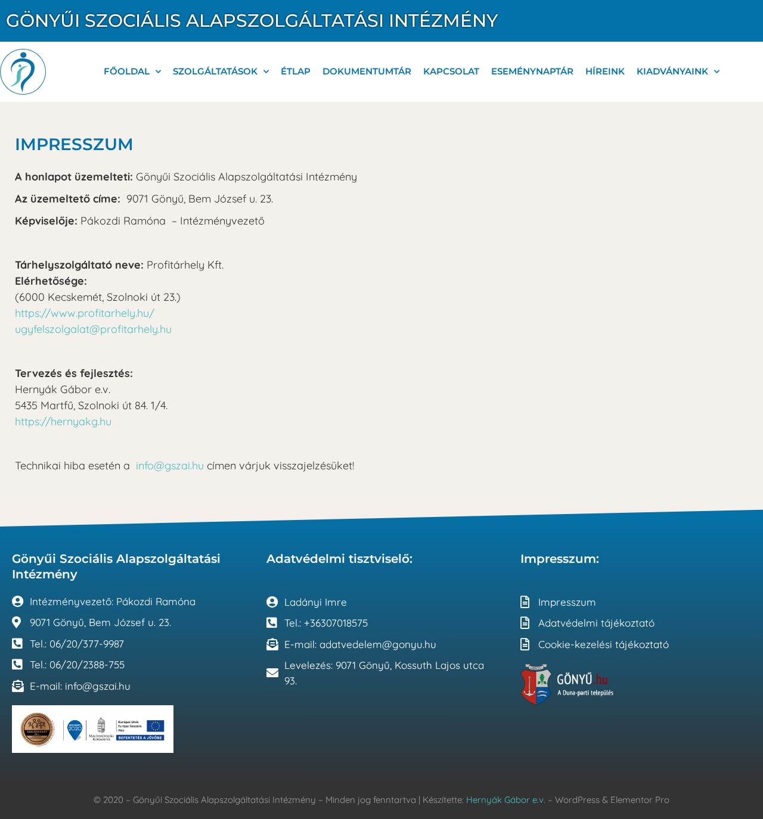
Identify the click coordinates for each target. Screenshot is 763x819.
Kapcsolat (451, 71)
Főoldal (127, 71)
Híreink (605, 71)
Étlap (296, 71)
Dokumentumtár (366, 71)
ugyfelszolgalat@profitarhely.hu (93, 329)
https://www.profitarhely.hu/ (84, 313)
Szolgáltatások (215, 71)
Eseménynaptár (532, 71)
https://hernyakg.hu (63, 421)
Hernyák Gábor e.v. (505, 799)
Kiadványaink (672, 71)
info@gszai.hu (170, 465)
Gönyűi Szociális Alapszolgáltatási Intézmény (252, 21)
